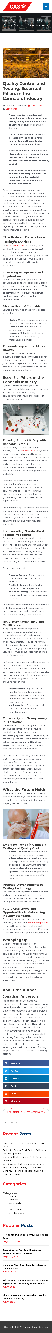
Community (11, 109)
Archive (12, 1196)
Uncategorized (16, 1213)
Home (6, 20)
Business (13, 1199)
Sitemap (43, 1327)
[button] (26, 1063)
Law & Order (15, 1209)
